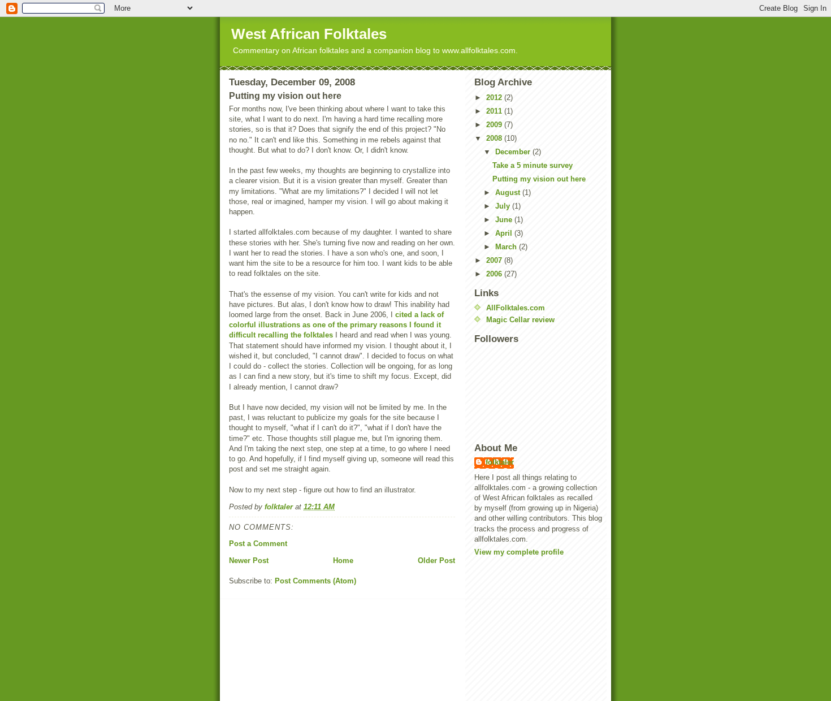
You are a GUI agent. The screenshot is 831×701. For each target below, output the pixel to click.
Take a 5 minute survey (532, 165)
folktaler (500, 462)
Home (343, 560)
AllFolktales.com (515, 308)
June (504, 219)
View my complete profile (519, 552)
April (504, 233)
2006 (495, 274)
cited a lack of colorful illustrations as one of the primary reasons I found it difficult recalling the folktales (336, 324)
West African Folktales (309, 33)
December (514, 152)
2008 (495, 138)
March (507, 247)
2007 (495, 260)
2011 (495, 111)
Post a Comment (258, 543)
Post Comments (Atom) (315, 581)
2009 (495, 124)
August (508, 192)
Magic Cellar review (520, 319)
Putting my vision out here (539, 179)
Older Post (436, 560)
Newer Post (249, 560)
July (503, 206)
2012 (495, 97)
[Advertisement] (282, 651)
